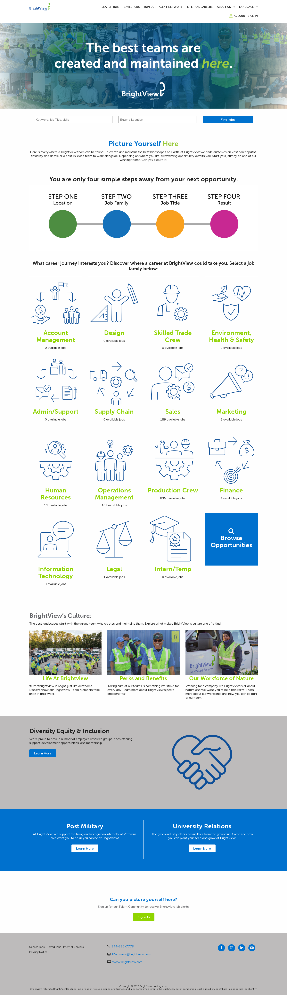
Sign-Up (143, 917)
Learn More (43, 753)
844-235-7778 (122, 946)
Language (246, 6)
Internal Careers (199, 6)
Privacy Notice (38, 952)
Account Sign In (246, 15)
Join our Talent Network (163, 6)
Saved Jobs (132, 6)
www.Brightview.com (127, 962)
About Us (224, 6)
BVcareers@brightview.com (131, 954)
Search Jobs (110, 6)
